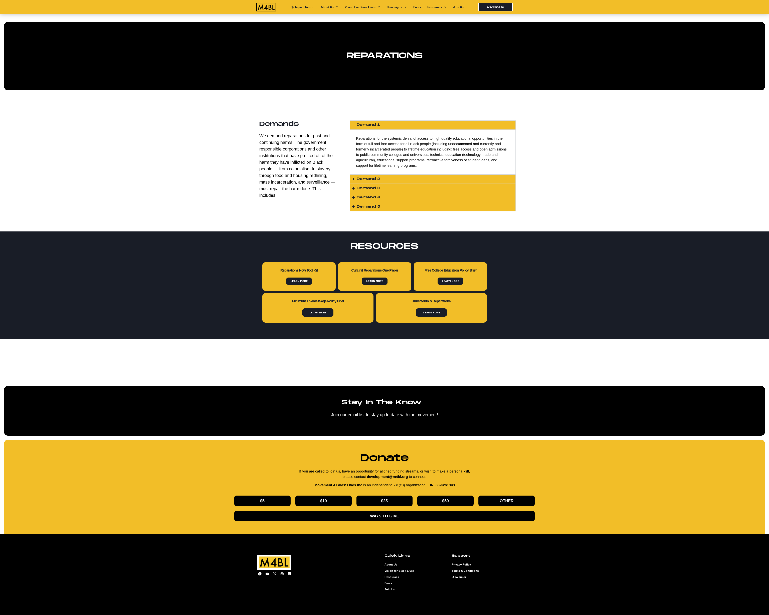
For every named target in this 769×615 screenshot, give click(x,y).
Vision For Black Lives (360, 7)
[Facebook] (259, 573)
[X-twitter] (274, 573)
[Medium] (289, 573)
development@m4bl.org (387, 477)
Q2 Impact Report (302, 7)
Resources (434, 7)
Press (417, 7)
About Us (327, 7)
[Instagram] (282, 573)
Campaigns (394, 7)
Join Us (458, 7)
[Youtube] (267, 573)
